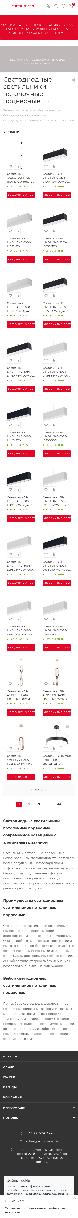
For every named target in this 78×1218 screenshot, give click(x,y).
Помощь (10, 1117)
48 (59, 804)
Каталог (10, 1056)
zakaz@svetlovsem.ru (42, 1141)
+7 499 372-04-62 (40, 1133)
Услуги (9, 1076)
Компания (12, 1097)
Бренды (10, 1087)
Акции (9, 1066)
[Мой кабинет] (63, 6)
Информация (15, 1107)
